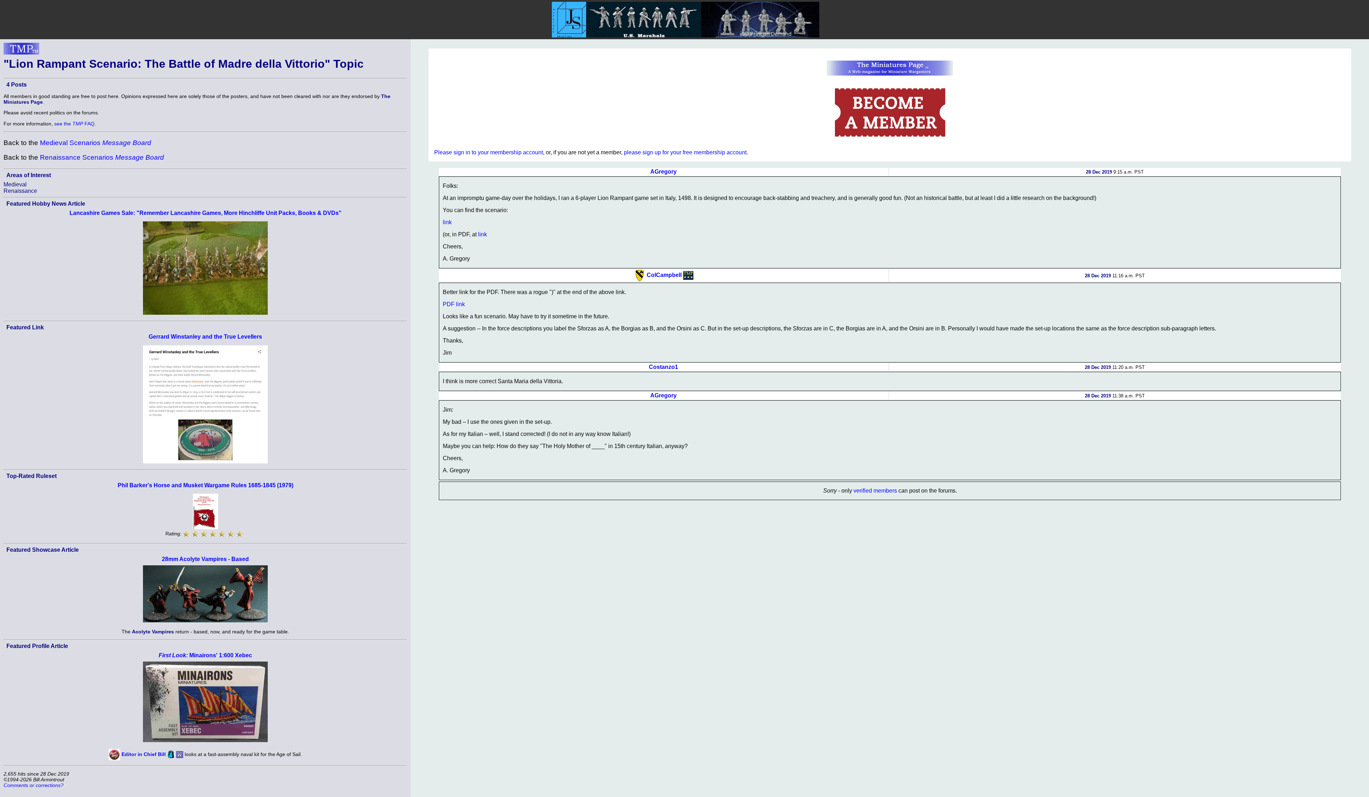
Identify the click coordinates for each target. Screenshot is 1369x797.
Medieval (15, 184)
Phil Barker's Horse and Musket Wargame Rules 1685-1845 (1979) (205, 485)
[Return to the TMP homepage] (21, 50)
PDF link (454, 304)
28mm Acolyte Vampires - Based (205, 559)
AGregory (663, 172)
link (447, 222)
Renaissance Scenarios (102, 157)
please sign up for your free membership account (685, 152)
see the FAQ (74, 124)
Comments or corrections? (33, 785)
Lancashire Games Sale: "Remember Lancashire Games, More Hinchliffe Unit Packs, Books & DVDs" (206, 213)
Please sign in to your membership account (488, 152)
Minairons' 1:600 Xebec (205, 655)
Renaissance (20, 191)
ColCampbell (664, 275)
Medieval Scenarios (95, 142)
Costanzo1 (663, 367)
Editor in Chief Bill (144, 754)
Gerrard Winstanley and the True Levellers (205, 337)
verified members (875, 491)
